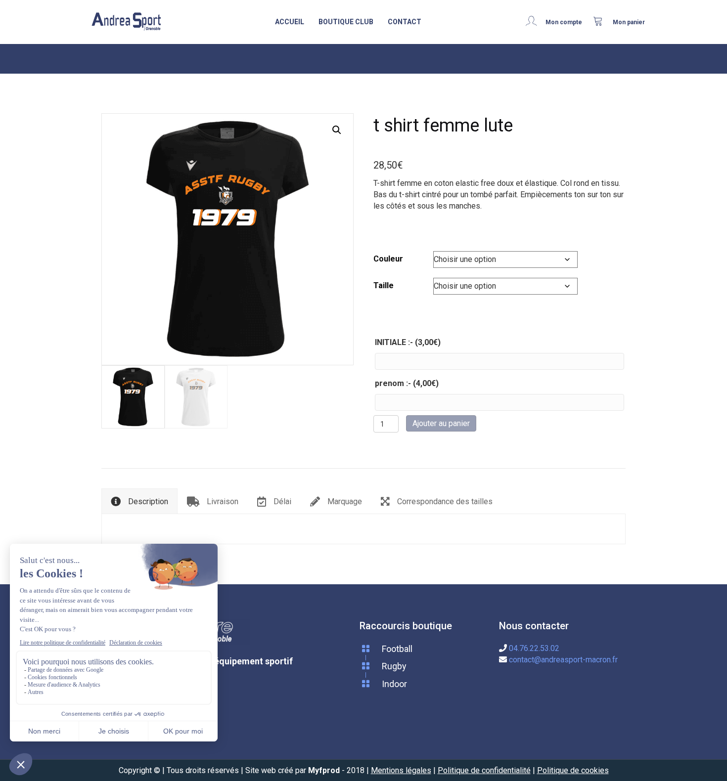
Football (397, 649)
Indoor (394, 684)
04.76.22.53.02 (534, 648)
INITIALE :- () (408, 342)
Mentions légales (401, 770)
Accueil (289, 22)
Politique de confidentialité (484, 770)
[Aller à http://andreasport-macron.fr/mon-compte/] (557, 21)
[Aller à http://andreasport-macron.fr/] (126, 22)
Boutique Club (345, 22)
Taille (383, 285)
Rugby (394, 666)
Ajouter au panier (441, 423)
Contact (404, 22)
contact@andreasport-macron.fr (563, 659)
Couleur (388, 258)
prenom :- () (407, 383)
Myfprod (324, 770)
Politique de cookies (573, 770)
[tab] (139, 500)
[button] (337, 130)
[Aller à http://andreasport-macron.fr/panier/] (619, 21)
